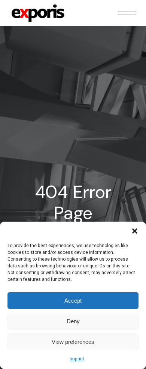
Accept (73, 300)
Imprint (77, 359)
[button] (135, 231)
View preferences (73, 342)
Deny (73, 321)
